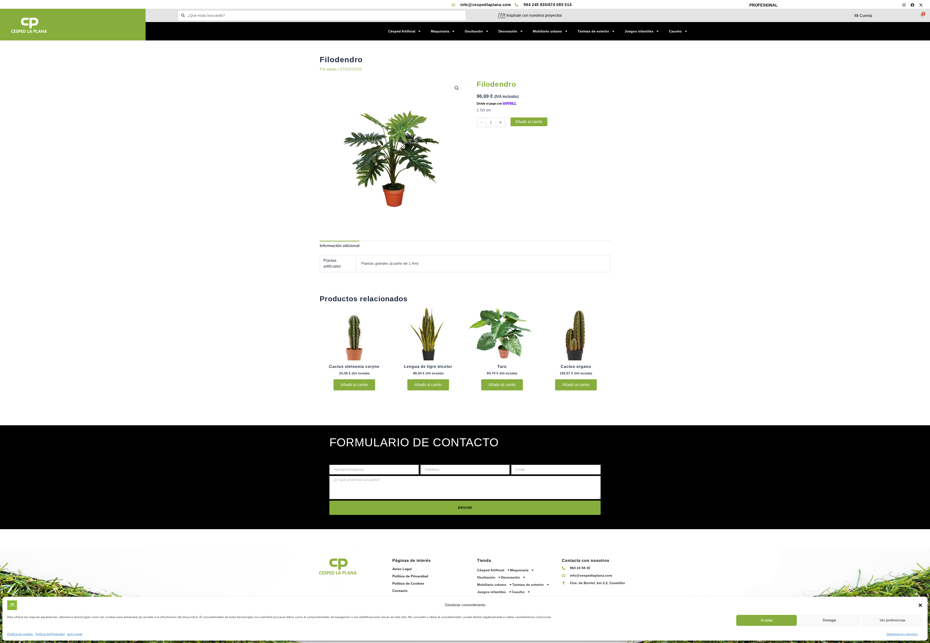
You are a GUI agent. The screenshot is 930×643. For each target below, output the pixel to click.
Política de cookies (20, 634)
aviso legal (74, 634)
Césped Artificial (401, 31)
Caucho (675, 31)
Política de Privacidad (50, 634)
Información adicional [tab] (339, 246)
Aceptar (766, 620)
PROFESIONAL (763, 5)
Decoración (507, 31)
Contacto (400, 591)
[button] (920, 605)
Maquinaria (440, 31)
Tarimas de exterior (593, 31)
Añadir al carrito (528, 122)
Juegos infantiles (639, 31)
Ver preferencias (893, 620)
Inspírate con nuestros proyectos (534, 15)
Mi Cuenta (863, 16)
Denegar (829, 620)
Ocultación (474, 31)
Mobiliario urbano (547, 31)
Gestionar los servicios (902, 634)
